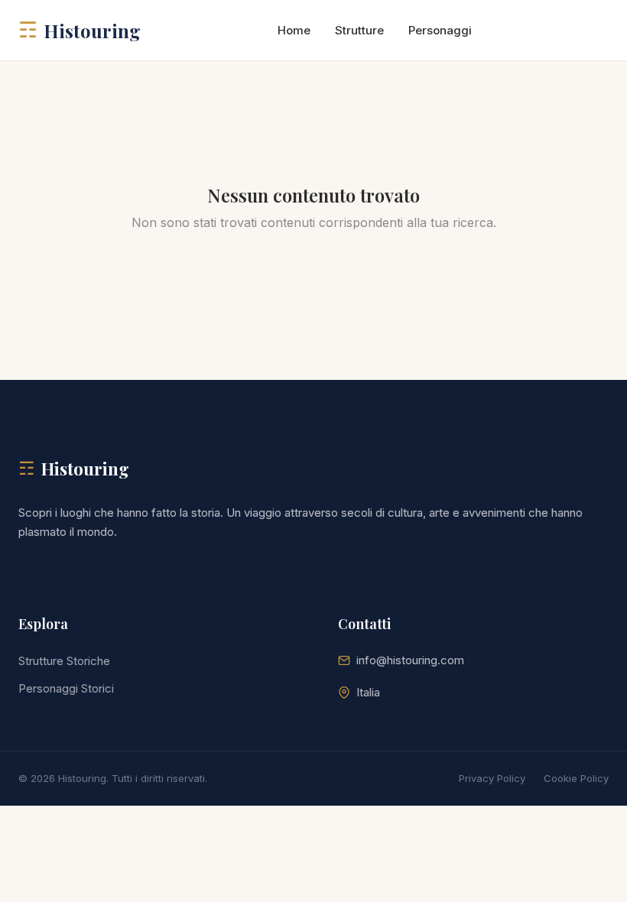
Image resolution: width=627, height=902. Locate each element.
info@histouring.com (410, 660)
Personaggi (440, 30)
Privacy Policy (492, 778)
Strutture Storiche (64, 661)
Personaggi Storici (66, 688)
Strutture (359, 30)
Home (294, 30)
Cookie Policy (576, 778)
